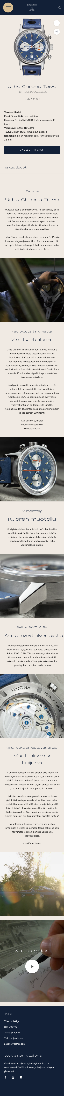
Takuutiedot (15, 167)
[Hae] (59, 7)
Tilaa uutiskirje (11, 1021)
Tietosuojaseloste (13, 1038)
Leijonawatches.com (14, 1043)
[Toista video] (32, 966)
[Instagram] (13, 1077)
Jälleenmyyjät (32, 150)
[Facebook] (5, 1077)
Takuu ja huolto (12, 1032)
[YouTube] (21, 1077)
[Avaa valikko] (8, 7)
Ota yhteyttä (10, 1027)
